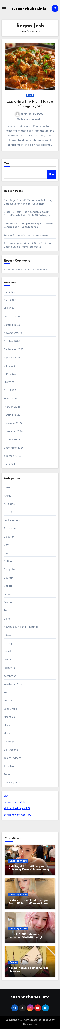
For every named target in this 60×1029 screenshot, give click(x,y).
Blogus (47, 1019)
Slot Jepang (11, 749)
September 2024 (14, 447)
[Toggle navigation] (4, 8)
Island (7, 659)
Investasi (9, 651)
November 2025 (13, 333)
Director (9, 585)
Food (30, 95)
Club (6, 553)
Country (9, 577)
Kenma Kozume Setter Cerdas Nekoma (26, 235)
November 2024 (13, 431)
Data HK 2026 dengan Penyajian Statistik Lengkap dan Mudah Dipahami (27, 937)
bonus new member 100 (17, 814)
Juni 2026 (10, 300)
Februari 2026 (12, 316)
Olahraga (9, 741)
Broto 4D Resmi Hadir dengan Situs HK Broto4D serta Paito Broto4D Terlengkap (28, 903)
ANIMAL (8, 487)
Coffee (8, 561)
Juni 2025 (10, 374)
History (8, 643)
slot (6, 795)
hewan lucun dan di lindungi (21, 626)
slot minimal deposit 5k (17, 808)
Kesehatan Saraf (14, 684)
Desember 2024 (13, 423)
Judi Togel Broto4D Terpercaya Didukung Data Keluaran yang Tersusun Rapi (29, 870)
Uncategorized (13, 782)
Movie (7, 725)
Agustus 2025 (12, 357)
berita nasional (12, 520)
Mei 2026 (9, 308)
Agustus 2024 (12, 455)
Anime (7, 495)
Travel (7, 774)
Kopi (6, 692)
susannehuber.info (29, 9)
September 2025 (14, 349)
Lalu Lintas (10, 708)
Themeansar (30, 1024)
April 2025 (10, 390)
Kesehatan (10, 676)
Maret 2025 (10, 398)
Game (7, 618)
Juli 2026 (9, 292)
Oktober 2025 (12, 341)
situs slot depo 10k (14, 802)
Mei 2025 (9, 382)
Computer (10, 569)
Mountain (9, 717)
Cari (7, 163)
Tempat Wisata (12, 758)
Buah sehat (11, 528)
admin (24, 114)
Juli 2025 (9, 365)
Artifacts (9, 503)
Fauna (7, 594)
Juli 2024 (9, 464)
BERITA (8, 512)
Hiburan (8, 635)
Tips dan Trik (11, 766)
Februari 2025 (12, 406)
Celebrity (9, 536)
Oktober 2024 (12, 439)
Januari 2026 (12, 324)
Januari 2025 (12, 415)
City (6, 544)
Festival (8, 602)
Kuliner (8, 700)
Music (7, 733)
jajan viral (10, 667)
